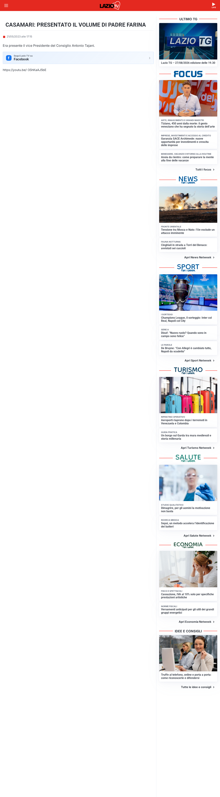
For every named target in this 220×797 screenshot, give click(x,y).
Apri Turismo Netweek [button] (196, 447)
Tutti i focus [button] (203, 169)
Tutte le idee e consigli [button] (196, 687)
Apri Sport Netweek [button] (198, 360)
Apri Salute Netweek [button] (197, 535)
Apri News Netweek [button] (197, 257)
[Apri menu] (6, 5)
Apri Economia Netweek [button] (195, 621)
